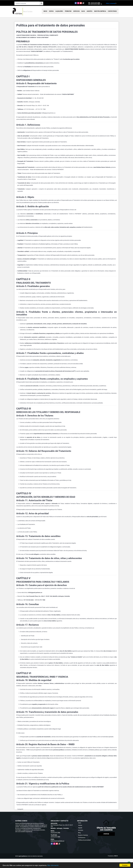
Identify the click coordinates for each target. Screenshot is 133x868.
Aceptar (124, 865)
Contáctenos (112, 11)
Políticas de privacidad (84, 840)
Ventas (51, 11)
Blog (83, 11)
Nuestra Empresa (100, 11)
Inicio (45, 11)
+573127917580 (95, 2)
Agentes (89, 11)
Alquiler (80, 828)
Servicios (76, 11)
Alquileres (59, 11)
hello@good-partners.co (57, 841)
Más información (53, 865)
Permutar (68, 11)
